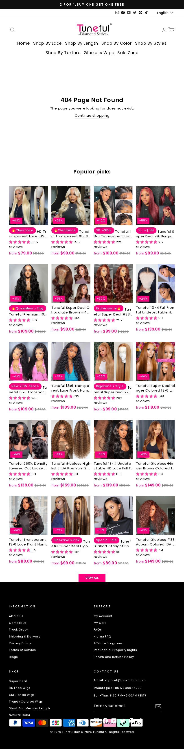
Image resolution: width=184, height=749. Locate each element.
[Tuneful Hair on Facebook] (105, 720)
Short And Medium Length (29, 708)
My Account (103, 616)
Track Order (18, 629)
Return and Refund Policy (114, 657)
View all (92, 578)
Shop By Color (116, 43)
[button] (20, 242)
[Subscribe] (158, 706)
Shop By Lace (47, 43)
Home (23, 43)
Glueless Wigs (99, 52)
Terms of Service (22, 650)
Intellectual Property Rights (115, 650)
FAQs (98, 629)
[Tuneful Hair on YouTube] (114, 720)
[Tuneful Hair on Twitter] (122, 720)
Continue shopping (92, 115)
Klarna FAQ (103, 636)
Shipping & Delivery (24, 636)
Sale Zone (127, 52)
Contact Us (18, 623)
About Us (16, 616)
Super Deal (18, 681)
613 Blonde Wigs (22, 695)
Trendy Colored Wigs (26, 701)
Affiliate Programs (108, 643)
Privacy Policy (20, 643)
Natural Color (20, 715)
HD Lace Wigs (19, 688)
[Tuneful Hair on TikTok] (140, 720)
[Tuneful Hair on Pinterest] (131, 720)
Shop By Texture (63, 52)
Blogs (13, 657)
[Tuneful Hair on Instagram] (96, 720)
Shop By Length (81, 43)
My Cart (100, 623)
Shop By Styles (151, 43)
